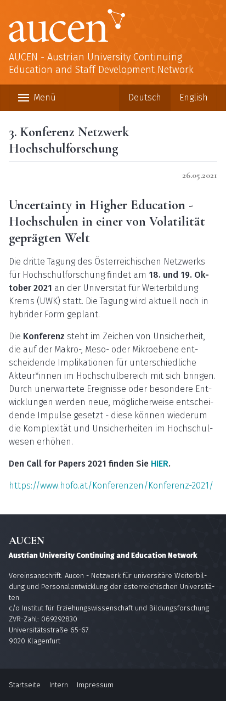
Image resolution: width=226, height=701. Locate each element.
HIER (159, 463)
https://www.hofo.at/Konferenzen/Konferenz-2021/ (111, 485)
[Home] (113, 25)
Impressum (95, 685)
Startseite (25, 685)
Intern (58, 685)
